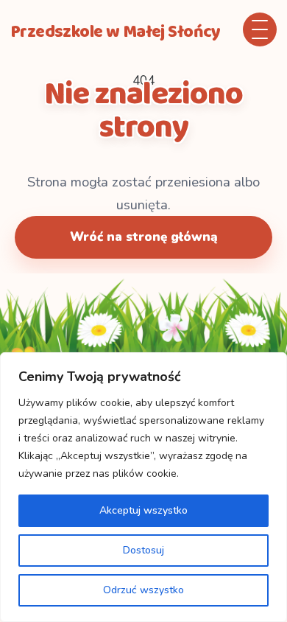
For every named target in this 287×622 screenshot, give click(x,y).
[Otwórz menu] (260, 29)
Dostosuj (143, 550)
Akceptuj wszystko (143, 510)
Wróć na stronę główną (144, 236)
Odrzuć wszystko (143, 590)
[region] (143, 487)
